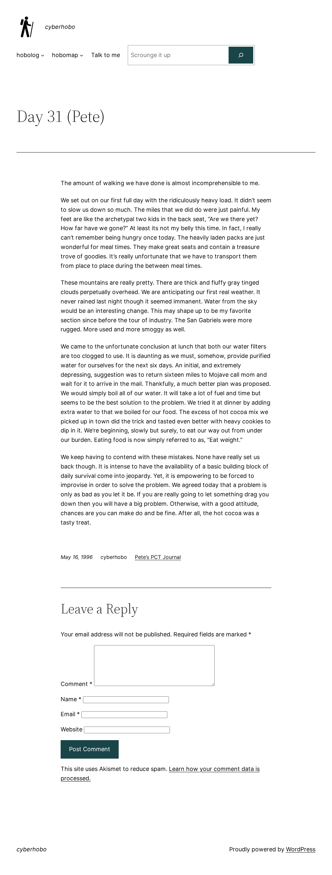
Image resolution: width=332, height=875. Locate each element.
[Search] (241, 55)
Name (71, 699)
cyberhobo (60, 26)
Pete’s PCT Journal (158, 557)
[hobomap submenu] (81, 55)
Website (71, 729)
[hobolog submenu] (42, 55)
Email (70, 714)
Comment (76, 683)
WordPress (300, 849)
